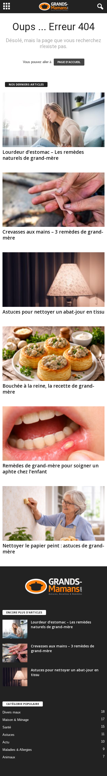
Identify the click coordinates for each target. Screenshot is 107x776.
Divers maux (11, 712)
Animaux (8, 757)
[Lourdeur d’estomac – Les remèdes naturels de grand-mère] (53, 119)
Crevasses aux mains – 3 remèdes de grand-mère (52, 235)
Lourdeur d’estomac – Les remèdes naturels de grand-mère (43, 155)
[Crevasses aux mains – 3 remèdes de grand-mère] (53, 199)
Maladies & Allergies (17, 750)
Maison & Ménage (15, 720)
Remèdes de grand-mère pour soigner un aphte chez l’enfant (50, 468)
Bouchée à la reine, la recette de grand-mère (48, 389)
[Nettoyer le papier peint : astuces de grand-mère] (53, 513)
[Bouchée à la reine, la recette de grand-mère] (53, 353)
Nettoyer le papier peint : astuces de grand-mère (53, 548)
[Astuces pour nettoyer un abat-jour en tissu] (53, 279)
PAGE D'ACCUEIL (69, 62)
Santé (6, 727)
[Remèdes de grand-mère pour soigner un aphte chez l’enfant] (53, 433)
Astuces (8, 735)
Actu (5, 742)
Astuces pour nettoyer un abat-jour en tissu (53, 312)
